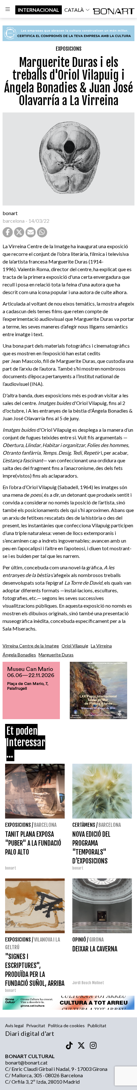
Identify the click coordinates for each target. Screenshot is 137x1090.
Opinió (79, 939)
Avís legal (14, 1025)
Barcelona (45, 825)
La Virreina (101, 645)
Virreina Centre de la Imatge (31, 645)
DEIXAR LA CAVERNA (94, 949)
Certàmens (83, 825)
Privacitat (35, 1025)
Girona (96, 939)
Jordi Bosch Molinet (88, 982)
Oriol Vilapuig (74, 645)
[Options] (8, 10)
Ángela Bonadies (19, 654)
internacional (38, 10)
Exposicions (69, 49)
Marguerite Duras (56, 654)
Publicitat (96, 1025)
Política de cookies (66, 1025)
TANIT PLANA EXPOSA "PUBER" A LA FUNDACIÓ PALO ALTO (33, 843)
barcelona (14, 221)
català (74, 10)
